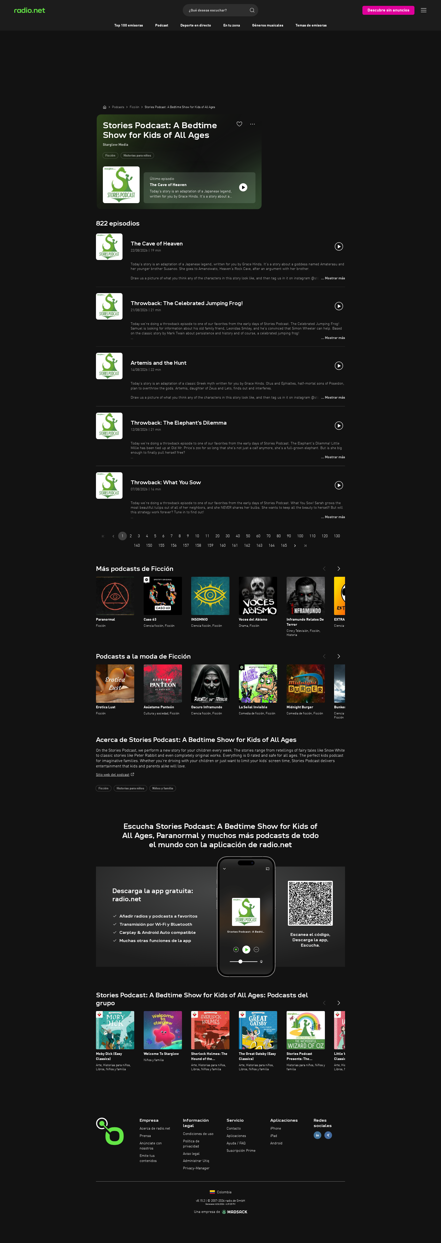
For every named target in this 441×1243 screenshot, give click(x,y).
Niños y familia (162, 788)
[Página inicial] (105, 107)
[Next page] (295, 546)
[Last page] (305, 546)
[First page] (103, 536)
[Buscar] (252, 10)
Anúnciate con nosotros (151, 1146)
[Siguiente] (339, 566)
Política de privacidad (191, 1144)
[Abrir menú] (424, 10)
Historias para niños (137, 155)
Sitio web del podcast (112, 775)
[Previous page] (113, 536)
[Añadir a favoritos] (239, 124)
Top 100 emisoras (128, 25)
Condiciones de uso (198, 1134)
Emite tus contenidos (148, 1158)
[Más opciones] (252, 124)
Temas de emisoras (311, 25)
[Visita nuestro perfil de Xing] (328, 1135)
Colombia (223, 1192)
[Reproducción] (243, 187)
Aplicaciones (236, 1136)
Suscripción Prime (241, 1151)
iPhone (275, 1128)
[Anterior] (324, 566)
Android (276, 1143)
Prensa (145, 1136)
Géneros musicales (267, 25)
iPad (273, 1136)
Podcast (161, 25)
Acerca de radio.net (155, 1128)
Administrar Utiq (196, 1161)
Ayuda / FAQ (236, 1143)
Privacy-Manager (196, 1168)
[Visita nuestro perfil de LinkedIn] (317, 1135)
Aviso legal (191, 1154)
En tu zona (231, 25)
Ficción (110, 155)
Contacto (234, 1128)
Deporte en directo (195, 25)
